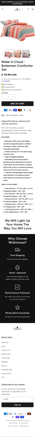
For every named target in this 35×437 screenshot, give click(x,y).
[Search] (28, 9)
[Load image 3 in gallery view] (26, 54)
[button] (2, 9)
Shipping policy (24, 426)
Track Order (5, 358)
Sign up (17, 405)
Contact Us (5, 350)
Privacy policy (23, 423)
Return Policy (6, 354)
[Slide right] (33, 54)
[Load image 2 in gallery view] (17, 54)
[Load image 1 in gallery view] (9, 54)
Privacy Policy (6, 374)
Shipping (4, 362)
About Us (4, 342)
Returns (4, 366)
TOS (2, 377)
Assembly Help (6, 370)
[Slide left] (2, 54)
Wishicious (14, 420)
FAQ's (3, 346)
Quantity (4, 93)
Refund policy (13, 423)
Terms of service (13, 426)
